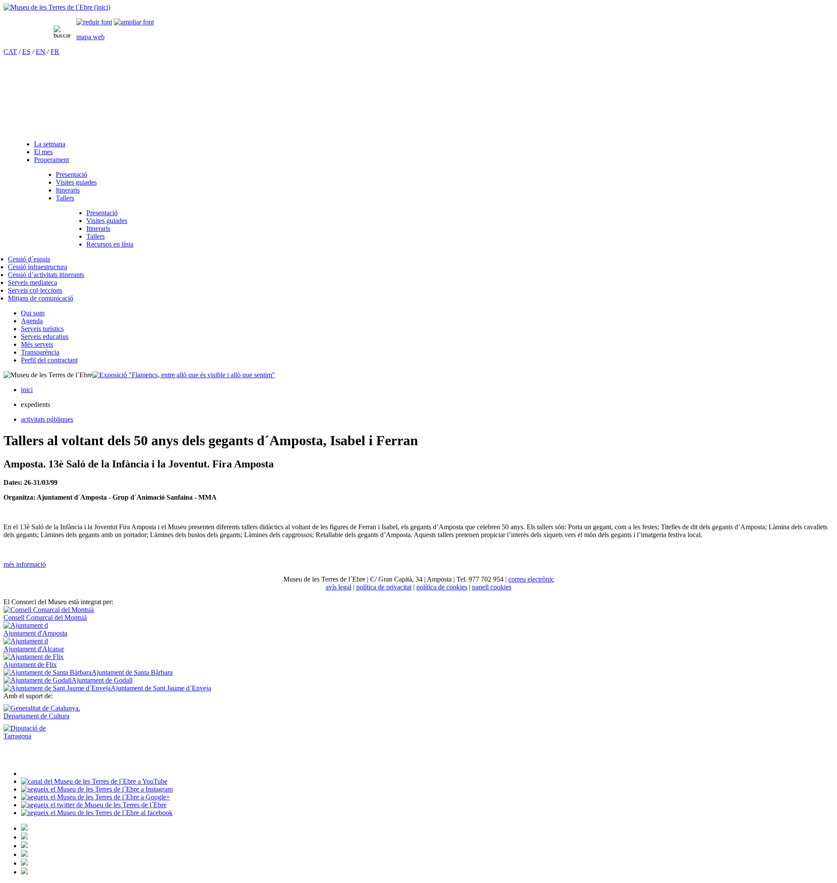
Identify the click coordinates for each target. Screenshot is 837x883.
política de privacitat (384, 587)
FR (55, 51)
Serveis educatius (44, 336)
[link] (94, 22)
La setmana (49, 144)
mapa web (90, 37)
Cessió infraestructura (37, 267)
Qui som (32, 313)
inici (27, 389)
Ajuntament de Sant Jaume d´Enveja (161, 688)
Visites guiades (76, 182)
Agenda (32, 321)
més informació (24, 564)
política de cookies (441, 587)
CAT (10, 51)
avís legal (338, 587)
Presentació (71, 174)
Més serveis (37, 344)
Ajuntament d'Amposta (35, 633)
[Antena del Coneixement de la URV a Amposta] (24, 845)
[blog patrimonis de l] (24, 872)
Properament (51, 159)
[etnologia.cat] (24, 854)
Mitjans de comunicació (40, 298)
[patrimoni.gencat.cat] (24, 837)
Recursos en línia (109, 244)
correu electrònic (531, 579)
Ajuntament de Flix (30, 664)
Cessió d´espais (29, 259)
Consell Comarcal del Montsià (45, 617)
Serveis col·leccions (35, 290)
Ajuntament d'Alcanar (33, 649)
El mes (43, 152)
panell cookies (491, 587)
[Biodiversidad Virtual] (24, 828)
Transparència (40, 352)
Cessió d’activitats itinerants (46, 274)
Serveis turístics (42, 328)
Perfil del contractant (49, 360)
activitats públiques (47, 419)
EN (40, 51)
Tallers (65, 198)
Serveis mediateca (32, 282)
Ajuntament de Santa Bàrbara (132, 672)
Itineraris (68, 190)
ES (26, 51)
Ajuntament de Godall (102, 680)
